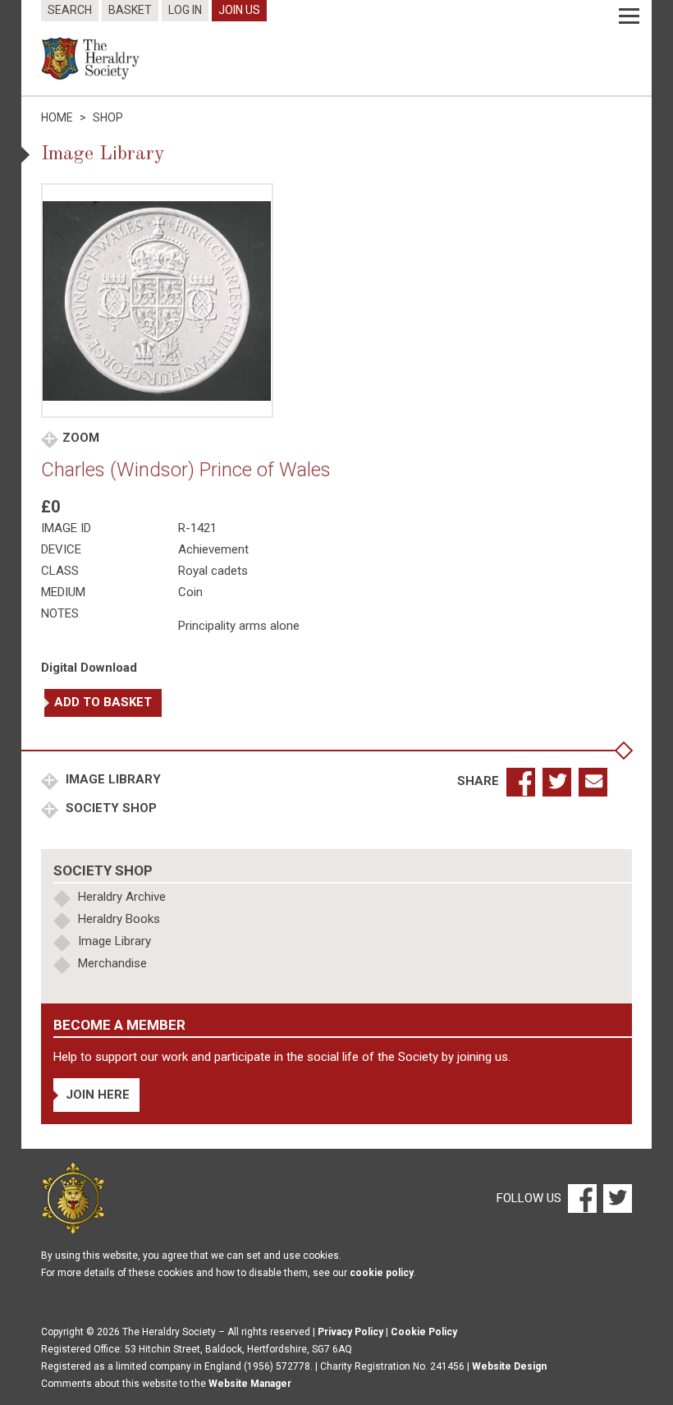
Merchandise (112, 963)
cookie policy (382, 1273)
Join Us (239, 9)
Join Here (98, 1094)
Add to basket (103, 702)
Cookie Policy (424, 1332)
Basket (130, 9)
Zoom (80, 437)
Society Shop (109, 808)
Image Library (111, 779)
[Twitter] (615, 1197)
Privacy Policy (350, 1332)
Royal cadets (213, 570)
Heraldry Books (119, 918)
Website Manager (249, 1383)
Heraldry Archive (122, 896)
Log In (185, 9)
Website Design (509, 1366)
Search (70, 9)
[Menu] (629, 16)
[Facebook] (581, 1197)
